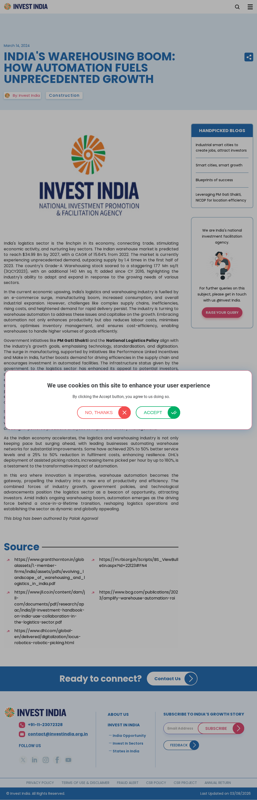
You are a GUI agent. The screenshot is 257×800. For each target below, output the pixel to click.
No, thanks (99, 412)
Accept (153, 412)
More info (177, 397)
